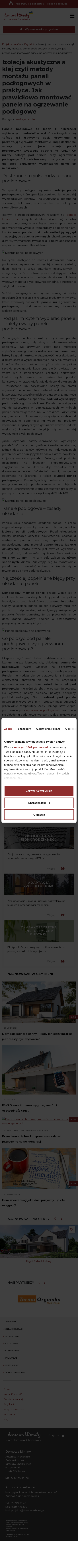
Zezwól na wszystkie (39, 790)
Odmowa (39, 814)
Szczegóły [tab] (24, 728)
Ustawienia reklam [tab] (48, 728)
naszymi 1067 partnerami (31, 747)
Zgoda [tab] (8, 728)
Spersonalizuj (37, 802)
